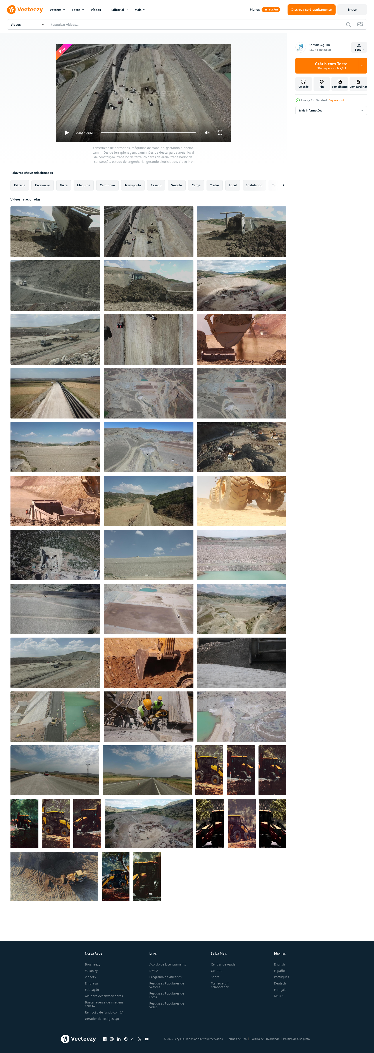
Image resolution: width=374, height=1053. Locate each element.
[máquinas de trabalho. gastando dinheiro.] (241, 447)
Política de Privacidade (264, 1039)
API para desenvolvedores (104, 996)
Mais (137, 10)
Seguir (359, 49)
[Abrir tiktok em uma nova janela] (132, 1039)
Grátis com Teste (331, 65)
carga (196, 185)
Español (280, 971)
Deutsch (280, 983)
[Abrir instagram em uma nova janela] (112, 1039)
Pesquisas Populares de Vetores (166, 985)
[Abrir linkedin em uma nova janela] (119, 1039)
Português (281, 977)
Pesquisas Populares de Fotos (166, 995)
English (279, 964)
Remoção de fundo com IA (104, 1012)
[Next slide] (280, 185)
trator (214, 185)
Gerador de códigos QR (102, 1019)
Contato (216, 971)
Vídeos (96, 10)
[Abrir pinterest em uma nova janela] (126, 1039)
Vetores (55, 10)
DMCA (153, 971)
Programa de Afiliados (165, 977)
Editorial (117, 10)
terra (63, 185)
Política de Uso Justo (296, 1039)
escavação (42, 185)
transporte (133, 185)
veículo (176, 185)
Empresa (91, 983)
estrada (19, 185)
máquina (83, 185)
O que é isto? (336, 100)
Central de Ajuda (223, 964)
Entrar (352, 9)
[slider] (148, 132)
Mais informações (310, 110)
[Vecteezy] (25, 9)
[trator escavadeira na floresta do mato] (209, 770)
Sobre (215, 977)
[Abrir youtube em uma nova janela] (146, 1039)
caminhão (107, 185)
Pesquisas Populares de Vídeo (166, 1005)
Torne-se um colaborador (220, 985)
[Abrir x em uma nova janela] (139, 1039)
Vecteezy (91, 971)
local (233, 185)
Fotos (76, 10)
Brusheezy (92, 964)
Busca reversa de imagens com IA (104, 1004)
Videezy (90, 977)
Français (280, 990)
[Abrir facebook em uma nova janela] (105, 1039)
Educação (92, 990)
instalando (254, 185)
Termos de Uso (237, 1039)
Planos (255, 9)
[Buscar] (348, 24)
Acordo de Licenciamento (167, 964)
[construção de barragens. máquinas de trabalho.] (55, 663)
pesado (156, 185)
